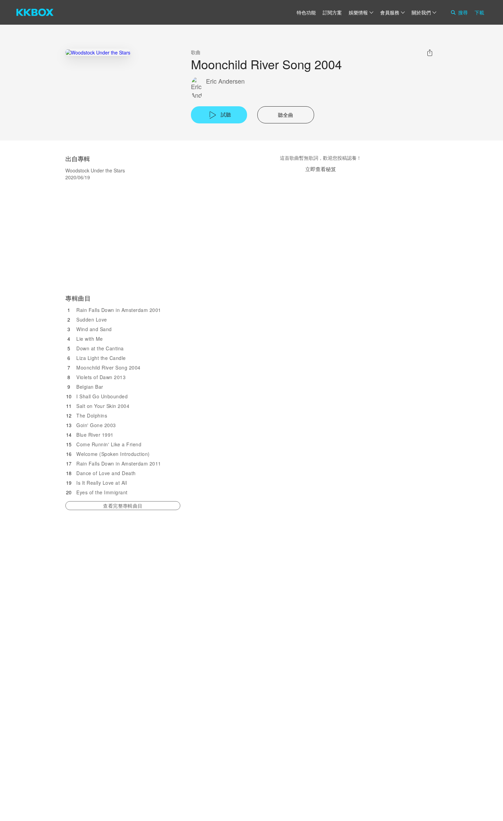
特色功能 (306, 12)
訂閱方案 (332, 12)
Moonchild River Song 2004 (108, 367)
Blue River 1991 (95, 434)
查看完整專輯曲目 (122, 505)
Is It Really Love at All (101, 482)
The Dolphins (91, 415)
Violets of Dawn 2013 (101, 377)
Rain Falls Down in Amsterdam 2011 (118, 463)
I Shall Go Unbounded (102, 396)
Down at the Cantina (100, 348)
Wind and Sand (94, 329)
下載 (479, 12)
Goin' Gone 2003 (96, 425)
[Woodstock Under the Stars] (97, 52)
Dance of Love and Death (106, 473)
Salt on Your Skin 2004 (102, 405)
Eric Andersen (225, 81)
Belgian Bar (89, 386)
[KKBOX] (35, 12)
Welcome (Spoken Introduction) (113, 453)
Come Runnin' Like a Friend (108, 444)
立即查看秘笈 (320, 168)
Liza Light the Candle (101, 357)
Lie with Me (89, 338)
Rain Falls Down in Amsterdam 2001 (118, 309)
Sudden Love (91, 319)
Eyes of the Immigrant (102, 492)
